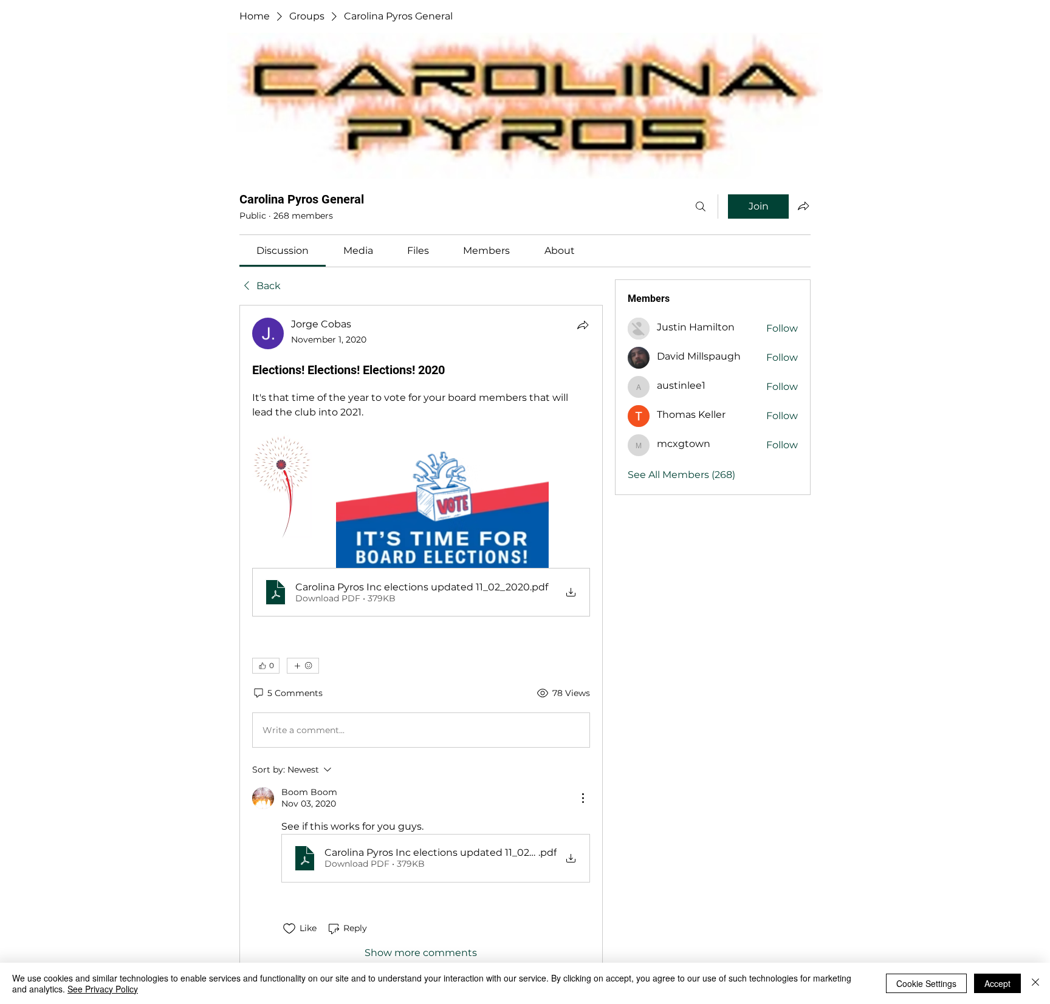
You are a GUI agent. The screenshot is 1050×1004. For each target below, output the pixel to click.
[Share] (582, 325)
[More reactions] (303, 666)
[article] (421, 638)
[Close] (1035, 983)
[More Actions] (582, 798)
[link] (282, 250)
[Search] (700, 206)
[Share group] (803, 206)
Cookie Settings (926, 983)
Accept (997, 983)
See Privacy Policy (102, 989)
